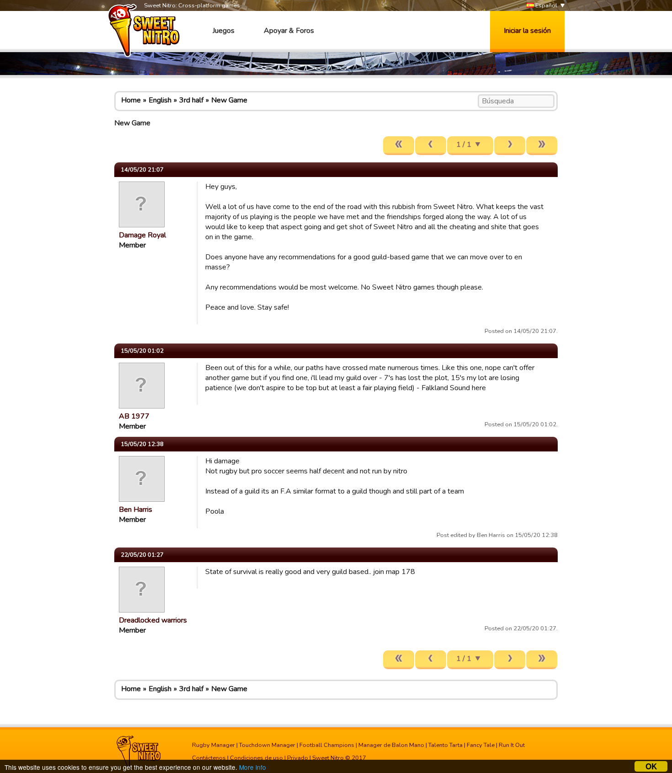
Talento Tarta (445, 745)
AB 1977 (134, 416)
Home (131, 100)
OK (651, 766)
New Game (229, 100)
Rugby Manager (213, 745)
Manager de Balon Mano (391, 745)
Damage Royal (142, 235)
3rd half (191, 100)
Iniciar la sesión (527, 31)
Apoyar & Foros (289, 31)
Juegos (224, 31)
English (160, 100)
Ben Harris (135, 510)
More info (252, 767)
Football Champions (326, 745)
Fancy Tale (481, 745)
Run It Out (512, 745)
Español (545, 5)
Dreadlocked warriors (153, 620)
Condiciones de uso (256, 758)
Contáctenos (209, 758)
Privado (297, 758)
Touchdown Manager (267, 745)
